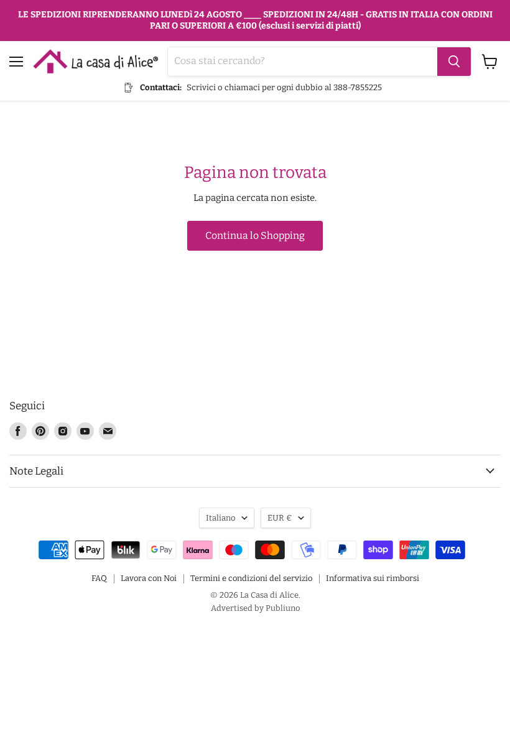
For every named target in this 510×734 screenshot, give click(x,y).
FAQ (99, 578)
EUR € (279, 518)
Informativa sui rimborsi (372, 578)
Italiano (221, 518)
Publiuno (283, 608)
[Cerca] (454, 61)
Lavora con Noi (149, 578)
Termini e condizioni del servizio (251, 578)
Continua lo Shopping (255, 235)
